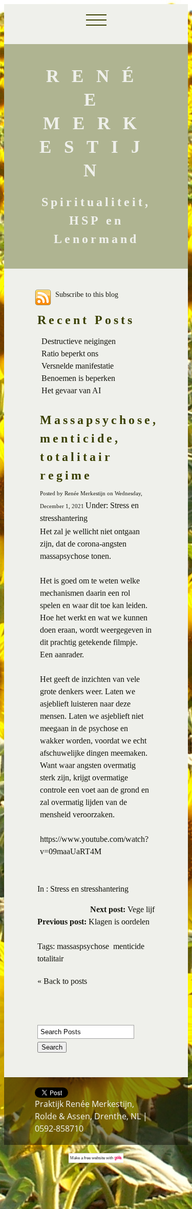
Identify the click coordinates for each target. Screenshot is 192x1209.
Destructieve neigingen (78, 341)
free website (94, 1158)
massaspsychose (83, 946)
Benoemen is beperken (78, 378)
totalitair (50, 958)
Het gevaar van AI (71, 390)
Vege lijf (122, 909)
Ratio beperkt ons (69, 353)
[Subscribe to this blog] (43, 297)
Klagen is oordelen (93, 921)
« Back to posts (62, 981)
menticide (128, 946)
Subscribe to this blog (86, 294)
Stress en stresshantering (89, 888)
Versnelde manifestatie (77, 365)
